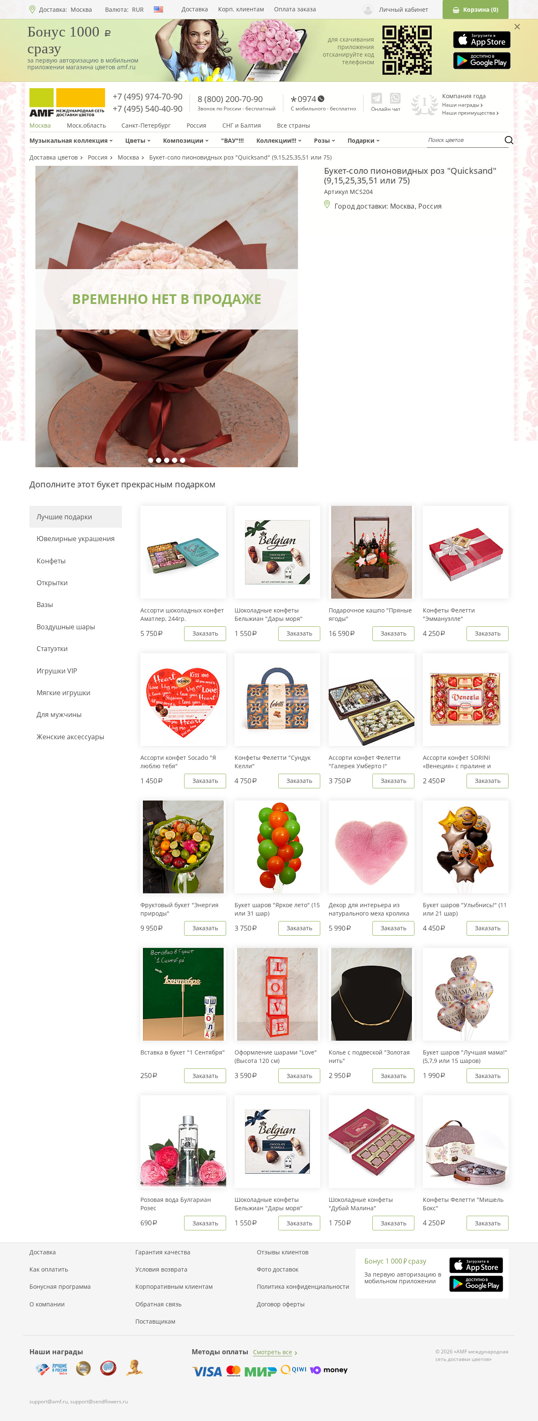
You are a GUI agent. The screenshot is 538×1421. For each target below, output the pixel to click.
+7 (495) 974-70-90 (147, 96)
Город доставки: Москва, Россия (388, 206)
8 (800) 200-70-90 (230, 99)
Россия (196, 125)
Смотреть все (272, 1352)
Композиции (183, 140)
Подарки (361, 140)
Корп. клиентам (241, 9)
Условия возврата (161, 1269)
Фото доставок (277, 1269)
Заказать (205, 633)
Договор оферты (281, 1304)
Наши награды (461, 105)
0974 (307, 99)
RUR (138, 9)
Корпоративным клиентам (174, 1286)
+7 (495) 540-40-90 (147, 108)
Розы (322, 140)
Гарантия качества (162, 1252)
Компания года (464, 95)
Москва (81, 9)
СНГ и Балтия (241, 125)
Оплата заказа (295, 9)
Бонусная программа (60, 1286)
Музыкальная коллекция (68, 140)
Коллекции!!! (276, 140)
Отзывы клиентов (283, 1252)
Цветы (135, 140)
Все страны (293, 125)
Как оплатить (48, 1269)
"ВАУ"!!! (232, 140)
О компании (47, 1304)
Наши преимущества (469, 113)
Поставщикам (155, 1321)
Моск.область (86, 125)
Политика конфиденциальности (303, 1286)
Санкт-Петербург (146, 125)
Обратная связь (158, 1304)
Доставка (195, 9)
